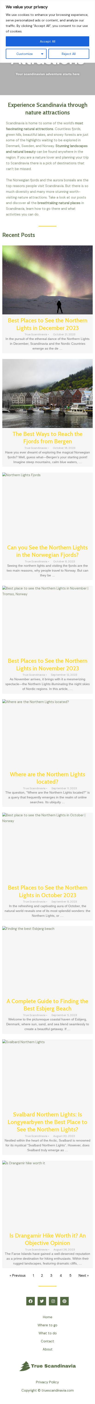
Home (47, 1317)
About (48, 1349)
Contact (47, 1341)
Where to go (47, 1325)
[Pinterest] (64, 1301)
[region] (47, 31)
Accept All (47, 41)
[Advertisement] (47, 65)
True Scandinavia (36, 334)
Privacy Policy (47, 1382)
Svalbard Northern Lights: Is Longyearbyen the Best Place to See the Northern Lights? (47, 1122)
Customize (24, 54)
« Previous (18, 1275)
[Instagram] (53, 1301)
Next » (84, 1275)
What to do (48, 1333)
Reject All (69, 54)
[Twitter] (42, 1301)
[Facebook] (30, 1301)
